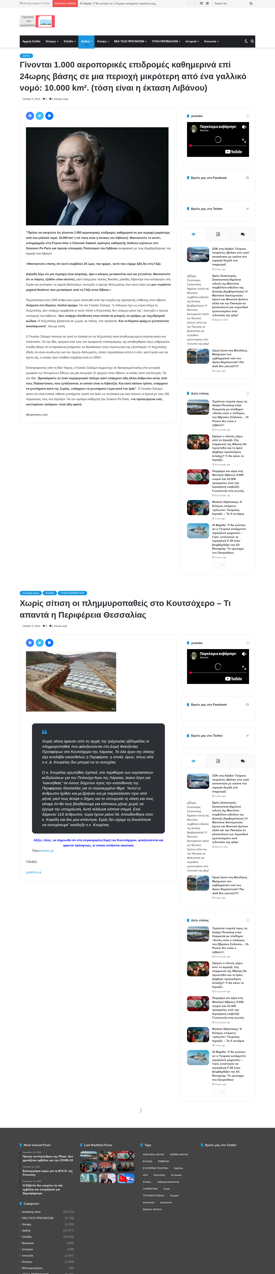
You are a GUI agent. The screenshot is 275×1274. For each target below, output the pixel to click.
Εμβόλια (178, 1168)
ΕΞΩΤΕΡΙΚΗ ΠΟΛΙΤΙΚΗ (155, 1168)
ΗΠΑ (145, 1175)
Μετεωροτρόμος (32, 1268)
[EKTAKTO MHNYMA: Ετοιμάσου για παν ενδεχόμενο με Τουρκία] (107, 1167)
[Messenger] (49, 116)
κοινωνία (27, 1255)
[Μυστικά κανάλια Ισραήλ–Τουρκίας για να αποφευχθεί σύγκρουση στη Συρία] (125, 1178)
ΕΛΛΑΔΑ (147, 1161)
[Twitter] (40, 116)
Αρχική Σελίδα (31, 41)
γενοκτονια (166, 1202)
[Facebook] (30, 116)
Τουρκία (174, 1195)
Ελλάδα (68, 41)
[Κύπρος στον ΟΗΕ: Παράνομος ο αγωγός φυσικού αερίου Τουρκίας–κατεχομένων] (88, 1178)
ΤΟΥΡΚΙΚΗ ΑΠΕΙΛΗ (153, 1195)
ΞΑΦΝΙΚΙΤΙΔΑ (150, 1188)
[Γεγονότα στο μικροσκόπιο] (37, 21)
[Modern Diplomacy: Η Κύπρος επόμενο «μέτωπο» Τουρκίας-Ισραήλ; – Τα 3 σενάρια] (198, 507)
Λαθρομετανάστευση (168, 1182)
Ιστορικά (191, 41)
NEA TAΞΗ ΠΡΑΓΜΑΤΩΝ (129, 41)
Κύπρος (51, 41)
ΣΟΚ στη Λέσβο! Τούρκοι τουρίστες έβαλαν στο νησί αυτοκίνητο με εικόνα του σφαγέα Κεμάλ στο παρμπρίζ (230, 256)
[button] (97, 176)
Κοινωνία (210, 41)
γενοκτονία (148, 1202)
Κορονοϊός (159, 1175)
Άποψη (101, 41)
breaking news (31, 1211)
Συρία (166, 1188)
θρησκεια (28, 1243)
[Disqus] (98, 484)
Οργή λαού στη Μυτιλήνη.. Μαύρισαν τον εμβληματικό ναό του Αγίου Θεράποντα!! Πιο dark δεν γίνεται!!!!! (230, 358)
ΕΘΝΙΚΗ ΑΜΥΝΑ (179, 1154)
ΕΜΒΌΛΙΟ (163, 1161)
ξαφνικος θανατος (152, 1209)
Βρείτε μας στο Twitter (207, 208)
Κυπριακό (176, 1175)
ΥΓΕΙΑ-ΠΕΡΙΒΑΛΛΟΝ (165, 41)
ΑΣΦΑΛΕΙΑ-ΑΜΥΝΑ (153, 1154)
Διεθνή (85, 41)
